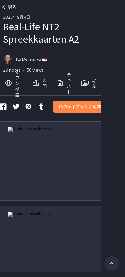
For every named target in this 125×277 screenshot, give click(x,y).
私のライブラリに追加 (80, 107)
